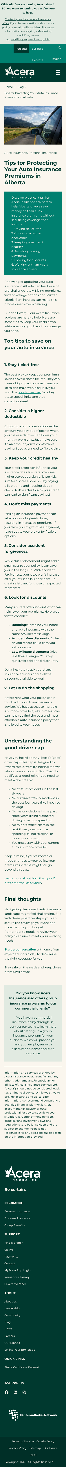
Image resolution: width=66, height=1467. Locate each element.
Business (37, 48)
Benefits (37, 60)
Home (8, 87)
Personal (21, 48)
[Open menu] (58, 72)
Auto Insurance (15, 153)
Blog (20, 87)
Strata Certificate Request (21, 1367)
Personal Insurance (42, 153)
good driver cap (29, 392)
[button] (59, 48)
